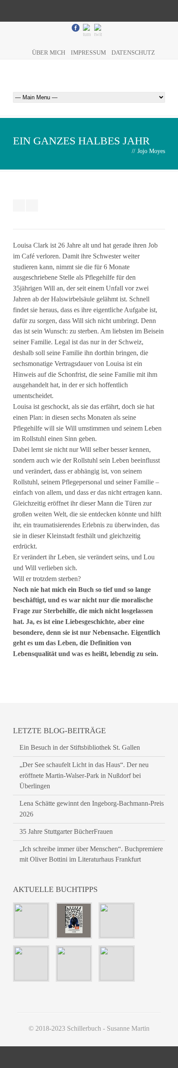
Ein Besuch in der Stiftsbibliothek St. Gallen (79, 747)
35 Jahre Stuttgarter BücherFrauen (66, 831)
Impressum (88, 52)
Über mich (48, 52)
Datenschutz (133, 52)
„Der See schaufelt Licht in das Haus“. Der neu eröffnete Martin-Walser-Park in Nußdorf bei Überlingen (84, 775)
